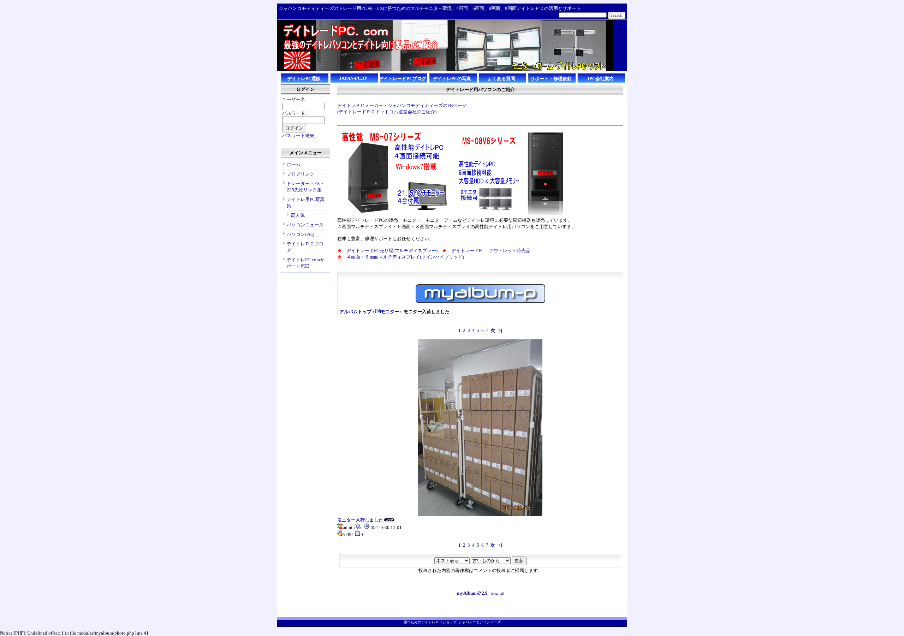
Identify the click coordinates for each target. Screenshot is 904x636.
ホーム (294, 164)
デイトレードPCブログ (402, 78)
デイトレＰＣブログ (305, 247)
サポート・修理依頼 (551, 78)
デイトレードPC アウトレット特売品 (488, 250)
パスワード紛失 (298, 135)
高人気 (298, 215)
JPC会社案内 (600, 78)
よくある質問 (501, 78)
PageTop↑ (618, 615)
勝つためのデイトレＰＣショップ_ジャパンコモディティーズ (452, 622)
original (497, 593)
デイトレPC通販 (304, 78)
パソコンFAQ (300, 234)
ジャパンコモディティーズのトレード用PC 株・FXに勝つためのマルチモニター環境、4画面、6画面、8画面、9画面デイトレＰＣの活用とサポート (430, 8)
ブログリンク (300, 174)
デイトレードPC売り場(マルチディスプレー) (392, 250)
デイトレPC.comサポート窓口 (306, 263)
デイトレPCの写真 (452, 78)
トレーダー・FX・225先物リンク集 (306, 186)
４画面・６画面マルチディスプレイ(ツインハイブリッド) (405, 257)
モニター (390, 311)
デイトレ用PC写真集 (306, 202)
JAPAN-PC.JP (353, 78)
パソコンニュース (305, 224)
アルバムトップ (355, 311)
